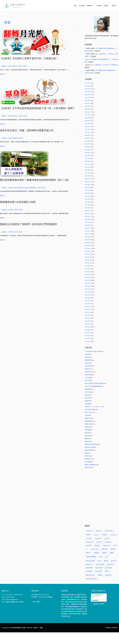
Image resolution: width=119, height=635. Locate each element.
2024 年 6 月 (88, 118)
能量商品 (87, 441)
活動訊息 (87, 427)
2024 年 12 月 (88, 112)
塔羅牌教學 (88, 389)
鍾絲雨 (100, 575)
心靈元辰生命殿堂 (18, 187)
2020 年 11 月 (88, 216)
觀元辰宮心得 (110, 564)
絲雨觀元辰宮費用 (90, 560)
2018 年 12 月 (88, 283)
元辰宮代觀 (89, 538)
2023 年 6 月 (88, 141)
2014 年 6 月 (88, 321)
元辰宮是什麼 (88, 371)
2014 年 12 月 (88, 306)
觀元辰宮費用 (89, 571)
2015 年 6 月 (88, 298)
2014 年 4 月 (88, 327)
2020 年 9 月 (88, 222)
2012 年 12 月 (88, 341)
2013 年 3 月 (88, 332)
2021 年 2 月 (88, 208)
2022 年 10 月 (88, 152)
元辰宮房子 (88, 369)
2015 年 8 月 (88, 292)
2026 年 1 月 (88, 91)
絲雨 (106, 557)
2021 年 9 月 (88, 187)
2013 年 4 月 (88, 329)
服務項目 (89, 5)
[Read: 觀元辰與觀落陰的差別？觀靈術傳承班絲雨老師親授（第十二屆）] (24, 163)
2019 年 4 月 (88, 271)
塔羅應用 (96, 552)
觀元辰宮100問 (89, 447)
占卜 (87, 549)
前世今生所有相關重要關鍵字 (93, 386)
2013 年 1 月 (88, 338)
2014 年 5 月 (88, 324)
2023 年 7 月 (88, 138)
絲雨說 (86, 438)
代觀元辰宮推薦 (108, 531)
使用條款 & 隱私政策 (111, 627)
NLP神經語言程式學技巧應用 (93, 351)
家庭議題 (87, 401)
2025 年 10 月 (88, 97)
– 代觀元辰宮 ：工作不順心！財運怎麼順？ (106, 65)
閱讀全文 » (3, 74)
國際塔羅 (112, 549)
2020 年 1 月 (88, 245)
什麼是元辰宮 (89, 531)
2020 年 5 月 (88, 234)
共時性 (115, 545)
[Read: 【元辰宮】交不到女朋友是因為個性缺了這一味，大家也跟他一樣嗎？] (33, 91)
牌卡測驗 (87, 430)
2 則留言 (4, 138)
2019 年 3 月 (88, 274)
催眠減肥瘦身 (88, 360)
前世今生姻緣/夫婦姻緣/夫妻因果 (94, 383)
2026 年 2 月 (88, 89)
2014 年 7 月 (88, 318)
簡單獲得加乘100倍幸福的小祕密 (18, 202)
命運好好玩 (104, 549)
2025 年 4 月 (88, 106)
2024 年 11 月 (88, 115)
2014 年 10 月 (88, 309)
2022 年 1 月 (88, 176)
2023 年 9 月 (88, 135)
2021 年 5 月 (88, 199)
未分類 (9, 138)
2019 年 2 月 (88, 277)
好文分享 (87, 392)
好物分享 (87, 395)
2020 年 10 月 (88, 219)
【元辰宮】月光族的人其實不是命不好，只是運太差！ (29, 58)
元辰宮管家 (99, 542)
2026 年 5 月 (88, 83)
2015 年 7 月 (88, 295)
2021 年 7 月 (88, 193)
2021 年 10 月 (88, 184)
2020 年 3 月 (88, 239)
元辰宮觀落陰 (107, 542)
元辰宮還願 (88, 545)
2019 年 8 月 (88, 260)
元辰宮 (10, 66)
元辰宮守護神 (88, 366)
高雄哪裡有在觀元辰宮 (91, 579)
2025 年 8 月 (88, 100)
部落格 (106, 5)
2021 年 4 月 (88, 202)
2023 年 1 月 (88, 149)
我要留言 (4, 66)
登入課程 (99, 5)
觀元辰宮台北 (89, 564)
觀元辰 (106, 561)
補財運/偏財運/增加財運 (92, 444)
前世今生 (87, 380)
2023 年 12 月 (88, 126)
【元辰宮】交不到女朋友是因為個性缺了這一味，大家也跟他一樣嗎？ (37, 108)
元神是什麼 (96, 535)
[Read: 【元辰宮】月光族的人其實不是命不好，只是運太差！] (33, 42)
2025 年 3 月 (88, 109)
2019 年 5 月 (88, 269)
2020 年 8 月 (88, 225)
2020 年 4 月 (88, 237)
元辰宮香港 (97, 545)
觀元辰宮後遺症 (89, 450)
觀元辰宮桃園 (98, 567)
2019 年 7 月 (88, 263)
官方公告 (87, 398)
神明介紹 (87, 432)
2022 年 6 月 (88, 161)
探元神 (101, 557)
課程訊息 (87, 456)
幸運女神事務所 (91, 557)
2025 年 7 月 (88, 103)
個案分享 (87, 357)
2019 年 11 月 (88, 251)
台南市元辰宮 (94, 549)
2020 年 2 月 (88, 242)
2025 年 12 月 (88, 94)
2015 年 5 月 (88, 300)
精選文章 (87, 435)
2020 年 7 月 (88, 228)
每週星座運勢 (88, 421)
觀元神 (99, 560)
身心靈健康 (88, 461)
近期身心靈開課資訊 (30, 187)
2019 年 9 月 (88, 257)
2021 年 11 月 (88, 181)
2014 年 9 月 (88, 312)
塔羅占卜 (88, 552)
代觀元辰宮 (98, 531)
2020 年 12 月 (88, 213)
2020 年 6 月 (88, 231)
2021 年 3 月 (88, 205)
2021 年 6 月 (88, 196)
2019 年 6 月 (88, 266)
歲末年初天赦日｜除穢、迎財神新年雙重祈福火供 (26, 130)
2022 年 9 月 (88, 155)
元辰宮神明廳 (88, 374)
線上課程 (81, 5)
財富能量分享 (88, 459)
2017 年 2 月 (88, 286)
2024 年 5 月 (88, 120)
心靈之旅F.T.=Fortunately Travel (94, 406)
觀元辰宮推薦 (89, 567)
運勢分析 (87, 467)
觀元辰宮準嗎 (108, 567)
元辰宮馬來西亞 (106, 545)
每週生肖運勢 (88, 424)
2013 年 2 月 (88, 335)
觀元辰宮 (113, 560)
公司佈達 (10, 187)
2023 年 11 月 (88, 129)
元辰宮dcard (113, 535)
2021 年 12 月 (88, 179)
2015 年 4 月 (88, 303)
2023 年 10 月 (88, 132)
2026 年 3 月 (88, 86)
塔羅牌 (112, 552)
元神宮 (88, 535)
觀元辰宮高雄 (98, 571)
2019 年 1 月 (88, 280)
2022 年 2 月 (88, 173)
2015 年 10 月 (88, 289)
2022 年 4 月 (88, 167)
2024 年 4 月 (88, 123)
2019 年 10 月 (88, 254)
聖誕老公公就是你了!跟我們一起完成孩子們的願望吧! (28, 224)
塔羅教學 (104, 552)
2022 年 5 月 (88, 164)
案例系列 (14, 66)
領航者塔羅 (108, 575)
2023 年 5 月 (88, 144)
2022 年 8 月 (88, 158)
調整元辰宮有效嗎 (90, 575)
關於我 (114, 5)
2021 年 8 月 (88, 190)
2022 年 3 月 (88, 170)
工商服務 (87, 403)
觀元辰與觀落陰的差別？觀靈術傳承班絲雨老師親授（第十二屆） (35, 180)
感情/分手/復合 (89, 412)
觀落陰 (86, 453)
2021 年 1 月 (88, 210)
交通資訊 (87, 354)
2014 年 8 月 (88, 315)
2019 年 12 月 (88, 248)
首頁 (75, 5)
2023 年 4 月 (88, 147)
